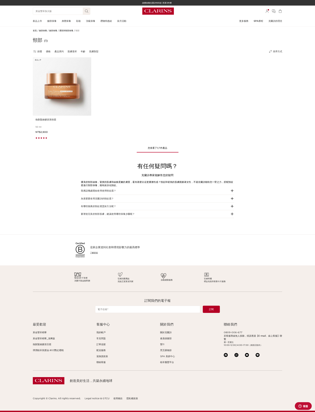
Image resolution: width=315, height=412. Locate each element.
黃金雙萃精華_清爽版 (44, 338)
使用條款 (118, 398)
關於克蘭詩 (166, 332)
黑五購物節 (166, 350)
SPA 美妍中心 (167, 356)
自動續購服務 (167, 280)
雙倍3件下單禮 (80, 278)
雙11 (162, 344)
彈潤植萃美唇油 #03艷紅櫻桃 (48, 350)
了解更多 (94, 252)
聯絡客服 (101, 362)
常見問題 (101, 338)
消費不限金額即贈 (82, 280)
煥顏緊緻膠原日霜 (42, 344)
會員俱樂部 (166, 338)
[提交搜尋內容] (86, 11)
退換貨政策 (102, 356)
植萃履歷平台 (167, 362)
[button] (157, 190)
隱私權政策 (132, 398)
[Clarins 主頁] (158, 11)
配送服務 (101, 350)
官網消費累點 (123, 278)
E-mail (262, 336)
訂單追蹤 (101, 344)
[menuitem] (267, 11)
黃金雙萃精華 (40, 332)
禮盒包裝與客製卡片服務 (215, 281)
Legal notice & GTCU (97, 398)
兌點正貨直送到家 (125, 281)
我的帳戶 (101, 332)
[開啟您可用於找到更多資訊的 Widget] (303, 406)
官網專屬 (208, 278)
